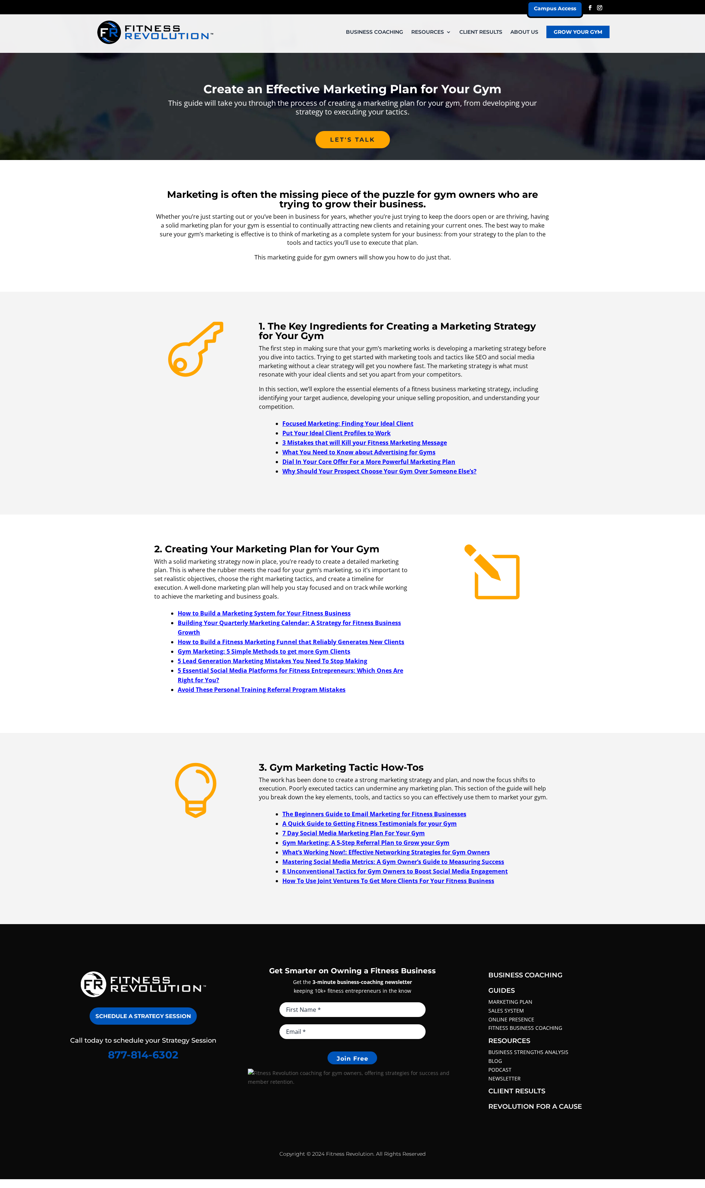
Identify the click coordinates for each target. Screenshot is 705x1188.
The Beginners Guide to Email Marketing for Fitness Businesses (374, 814)
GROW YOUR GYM (578, 32)
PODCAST (499, 1069)
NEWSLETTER (504, 1078)
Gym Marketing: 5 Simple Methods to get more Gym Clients (264, 651)
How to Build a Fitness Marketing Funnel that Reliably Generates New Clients (291, 642)
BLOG (495, 1060)
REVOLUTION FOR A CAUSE (535, 1106)
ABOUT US (524, 32)
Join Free (352, 1058)
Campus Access (555, 8)
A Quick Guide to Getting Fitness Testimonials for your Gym (369, 824)
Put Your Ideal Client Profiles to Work (336, 433)
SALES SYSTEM (506, 1010)
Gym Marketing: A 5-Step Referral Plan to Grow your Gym (365, 843)
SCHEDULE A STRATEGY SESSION (143, 1016)
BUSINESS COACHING (374, 32)
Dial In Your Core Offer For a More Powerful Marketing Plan (368, 462)
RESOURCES (427, 32)
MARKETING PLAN (510, 1001)
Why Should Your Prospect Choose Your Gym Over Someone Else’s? (379, 471)
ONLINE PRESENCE (511, 1019)
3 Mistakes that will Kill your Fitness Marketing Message (364, 443)
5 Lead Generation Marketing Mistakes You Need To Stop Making (272, 661)
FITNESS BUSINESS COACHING (525, 1027)
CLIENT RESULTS (480, 32)
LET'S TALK (352, 139)
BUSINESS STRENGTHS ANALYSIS (528, 1052)
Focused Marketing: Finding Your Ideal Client (347, 423)
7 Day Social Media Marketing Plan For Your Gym (353, 833)
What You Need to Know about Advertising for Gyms (358, 452)
